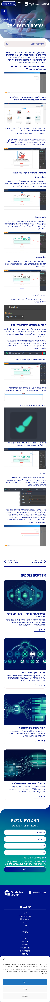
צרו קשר (25, 954)
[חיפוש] (7, 44)
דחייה (25, 989)
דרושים (25, 944)
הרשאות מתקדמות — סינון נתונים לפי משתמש (26, 615)
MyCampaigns (11, 19)
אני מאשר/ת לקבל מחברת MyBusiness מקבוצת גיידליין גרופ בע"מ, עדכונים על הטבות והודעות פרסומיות (25, 862)
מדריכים (36, 19)
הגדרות (25, 996)
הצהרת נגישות (25, 947)
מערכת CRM (25, 919)
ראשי (25, 913)
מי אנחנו (25, 938)
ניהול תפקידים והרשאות (33, 672)
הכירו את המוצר (25, 916)
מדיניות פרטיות (25, 950)
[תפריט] (19, 4)
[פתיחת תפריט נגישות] (4, 12)
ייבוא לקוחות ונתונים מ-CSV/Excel (28, 783)
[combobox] (28, 44)
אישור (25, 982)
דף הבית (43, 19)
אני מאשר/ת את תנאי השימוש (33, 857)
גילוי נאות (25, 941)
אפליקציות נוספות (24, 19)
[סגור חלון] (4, 959)
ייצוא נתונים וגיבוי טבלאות (32, 727)
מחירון (25, 922)
